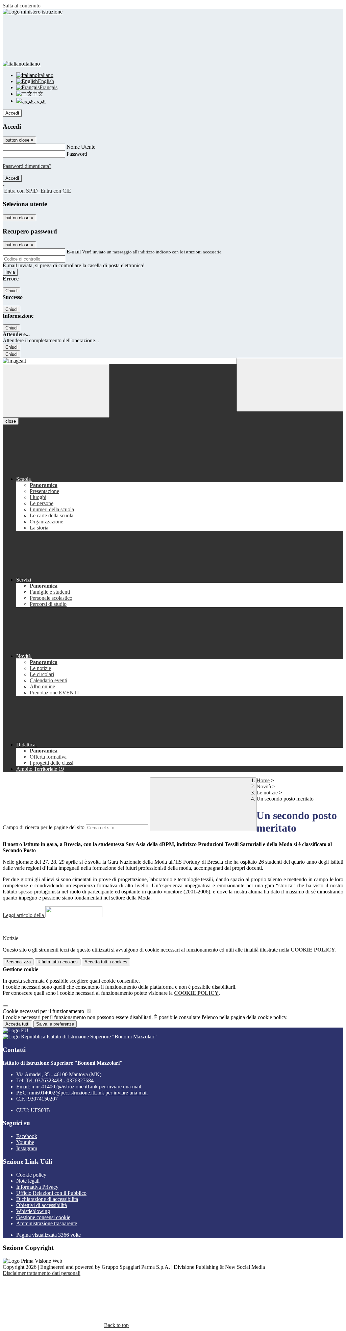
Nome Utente (81, 147)
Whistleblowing (33, 1211)
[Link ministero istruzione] (33, 12)
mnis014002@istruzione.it (86, 1086)
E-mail (74, 251)
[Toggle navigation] (56, 391)
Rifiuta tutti (58, 961)
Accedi (12, 113)
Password (77, 154)
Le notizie (267, 792)
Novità (263, 786)
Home (263, 780)
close (10, 421)
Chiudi (11, 290)
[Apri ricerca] (290, 385)
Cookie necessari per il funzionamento (44, 1011)
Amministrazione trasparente (46, 1223)
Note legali (28, 1181)
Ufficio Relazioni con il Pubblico (51, 1193)
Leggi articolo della (24, 915)
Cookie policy (31, 1175)
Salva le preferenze (55, 1024)
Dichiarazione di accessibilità (47, 1199)
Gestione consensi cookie (43, 1217)
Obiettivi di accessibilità (41, 1205)
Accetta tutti (105, 961)
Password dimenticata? (27, 166)
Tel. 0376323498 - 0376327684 (60, 1080)
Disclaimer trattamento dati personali (41, 1273)
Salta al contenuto (22, 5)
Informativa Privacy (37, 1187)
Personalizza (18, 961)
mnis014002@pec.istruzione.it (88, 1092)
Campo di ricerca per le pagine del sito (43, 827)
